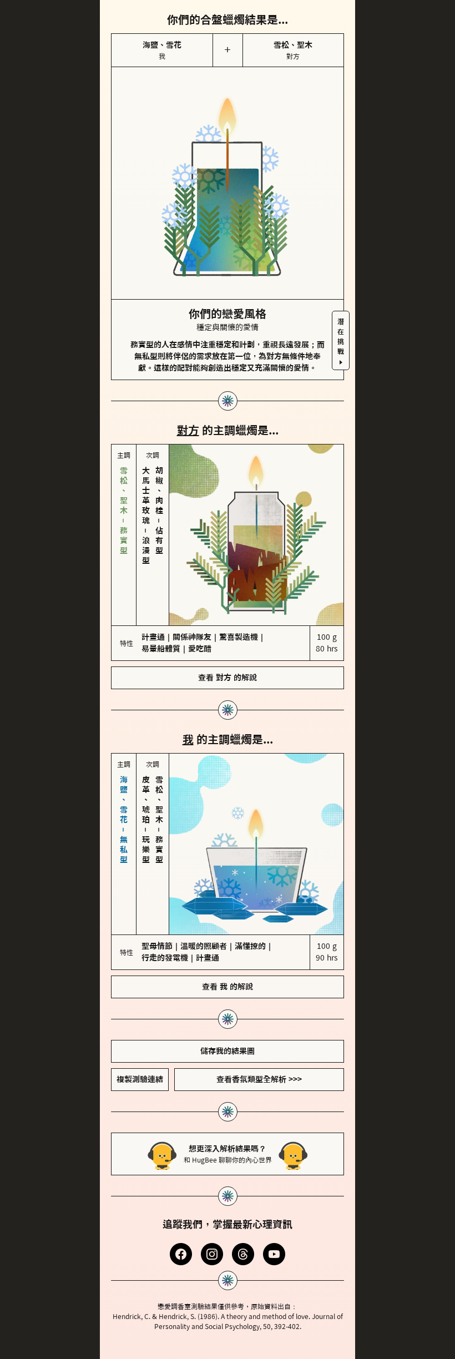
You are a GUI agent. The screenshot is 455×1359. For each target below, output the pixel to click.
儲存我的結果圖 (227, 1051)
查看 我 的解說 (227, 987)
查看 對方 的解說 (227, 677)
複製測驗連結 (140, 1079)
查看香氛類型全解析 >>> (259, 1079)
